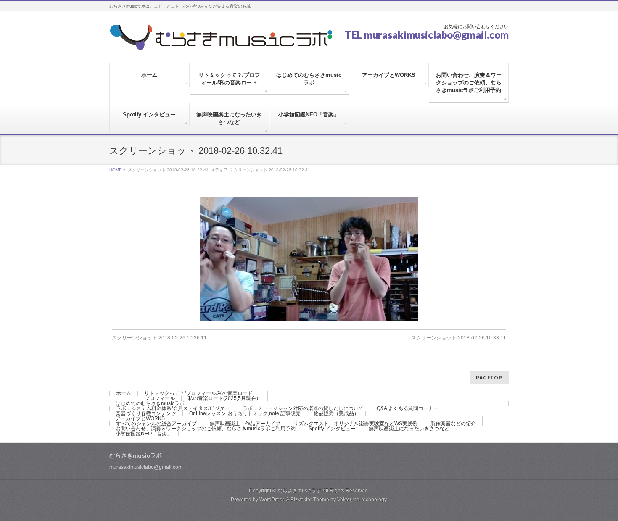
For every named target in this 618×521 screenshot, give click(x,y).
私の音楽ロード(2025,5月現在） (224, 398)
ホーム (123, 393)
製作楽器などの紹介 (453, 423)
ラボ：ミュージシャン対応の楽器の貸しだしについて (303, 408)
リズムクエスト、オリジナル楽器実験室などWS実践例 (355, 423)
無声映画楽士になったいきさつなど (409, 428)
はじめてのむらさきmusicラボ (150, 403)
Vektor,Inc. (348, 500)
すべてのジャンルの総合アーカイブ (156, 423)
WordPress (272, 500)
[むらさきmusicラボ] (220, 40)
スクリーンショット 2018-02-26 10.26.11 (159, 338)
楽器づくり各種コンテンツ (146, 413)
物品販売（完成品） (336, 413)
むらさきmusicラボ (299, 491)
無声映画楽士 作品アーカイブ (245, 423)
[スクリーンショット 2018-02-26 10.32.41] (309, 259)
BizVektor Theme (310, 500)
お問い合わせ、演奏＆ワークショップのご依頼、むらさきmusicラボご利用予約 (206, 428)
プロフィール (160, 398)
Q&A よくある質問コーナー (407, 408)
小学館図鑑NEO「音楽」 (144, 433)
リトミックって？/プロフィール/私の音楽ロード (198, 393)
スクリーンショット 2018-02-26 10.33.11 (458, 338)
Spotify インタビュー (332, 428)
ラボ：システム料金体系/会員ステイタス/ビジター (173, 408)
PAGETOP (489, 377)
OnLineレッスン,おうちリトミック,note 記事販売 (245, 413)
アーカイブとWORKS (140, 418)
